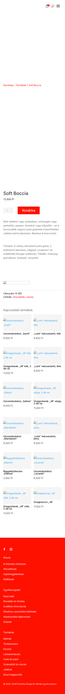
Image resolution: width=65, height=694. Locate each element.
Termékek (21, 85)
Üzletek (7, 621)
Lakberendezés (11, 654)
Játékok (7, 669)
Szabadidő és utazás (14, 664)
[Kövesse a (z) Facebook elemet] (4, 549)
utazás (30, 296)
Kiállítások (8, 579)
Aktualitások (10, 568)
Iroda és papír (10, 659)
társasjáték (19, 296)
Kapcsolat (8, 596)
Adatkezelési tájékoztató (16, 616)
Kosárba (28, 210)
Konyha (7, 649)
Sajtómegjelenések (13, 574)
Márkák (7, 638)
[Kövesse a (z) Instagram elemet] (11, 549)
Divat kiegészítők (12, 674)
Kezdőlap (8, 85)
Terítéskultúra (10, 643)
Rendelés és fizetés (13, 601)
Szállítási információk (14, 606)
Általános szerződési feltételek (19, 611)
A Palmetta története (14, 563)
